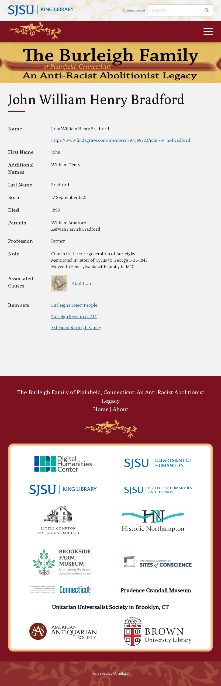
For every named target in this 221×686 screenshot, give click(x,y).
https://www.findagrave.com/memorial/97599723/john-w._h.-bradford (120, 140)
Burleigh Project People (74, 305)
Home (101, 409)
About (120, 409)
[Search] (207, 10)
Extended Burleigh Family (76, 327)
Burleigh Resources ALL (74, 316)
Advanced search (134, 10)
